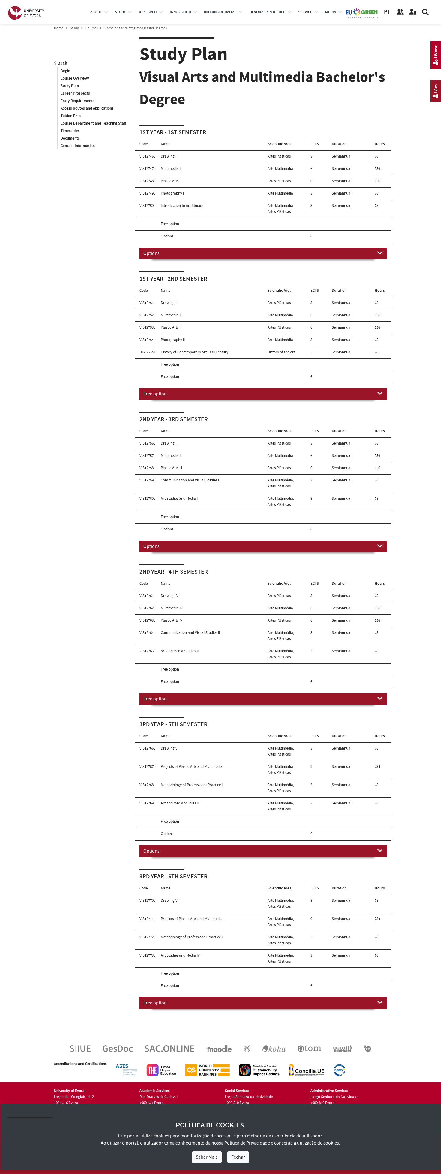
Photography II (173, 340)
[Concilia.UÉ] (306, 1070)
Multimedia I (171, 168)
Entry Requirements (77, 101)
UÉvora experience (267, 12)
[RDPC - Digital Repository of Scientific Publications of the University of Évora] (247, 1048)
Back (62, 63)
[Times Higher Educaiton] (161, 1070)
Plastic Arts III (171, 468)
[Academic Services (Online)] (169, 1048)
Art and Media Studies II (180, 651)
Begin (65, 71)
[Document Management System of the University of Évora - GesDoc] (118, 1048)
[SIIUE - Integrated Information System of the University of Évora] (80, 1048)
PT (387, 12)
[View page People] (400, 12)
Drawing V (169, 748)
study (120, 12)
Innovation (180, 12)
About (96, 12)
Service (305, 12)
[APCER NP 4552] (339, 1070)
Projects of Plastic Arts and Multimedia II (193, 919)
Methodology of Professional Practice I (192, 785)
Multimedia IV (172, 608)
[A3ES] (126, 1070)
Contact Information (78, 146)
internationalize (220, 12)
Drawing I (168, 156)
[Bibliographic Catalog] (274, 1048)
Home (58, 28)
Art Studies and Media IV (180, 955)
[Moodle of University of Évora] (219, 1048)
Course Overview (75, 78)
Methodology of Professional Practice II (192, 937)
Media (330, 12)
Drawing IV (169, 596)
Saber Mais (207, 1157)
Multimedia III (171, 455)
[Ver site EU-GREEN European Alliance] (362, 13)
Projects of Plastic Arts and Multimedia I (192, 766)
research (148, 12)
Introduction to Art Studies (182, 205)
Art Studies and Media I (179, 498)
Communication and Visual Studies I (190, 480)
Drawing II (169, 303)
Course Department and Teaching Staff (93, 123)
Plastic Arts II (171, 327)
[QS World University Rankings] (207, 1070)
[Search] (425, 12)
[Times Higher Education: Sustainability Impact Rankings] (259, 1070)
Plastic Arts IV (171, 620)
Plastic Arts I (170, 181)
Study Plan (70, 86)
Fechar (238, 1157)
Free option (155, 394)
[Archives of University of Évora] (309, 1048)
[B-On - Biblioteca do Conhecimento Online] (367, 1048)
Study (74, 28)
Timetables (70, 131)
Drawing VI (169, 900)
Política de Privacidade (247, 1143)
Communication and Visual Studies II (190, 632)
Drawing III (169, 443)
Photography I (172, 193)
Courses (92, 28)
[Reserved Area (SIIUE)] (413, 12)
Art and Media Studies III (180, 803)
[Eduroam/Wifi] (342, 1048)
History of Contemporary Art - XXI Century (194, 352)
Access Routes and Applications (87, 108)
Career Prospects (75, 93)
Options (151, 253)
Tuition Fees (71, 116)
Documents (70, 138)
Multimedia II (171, 315)
